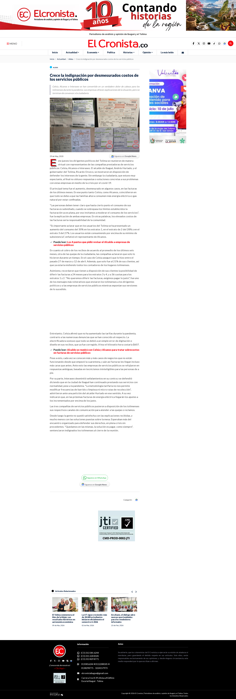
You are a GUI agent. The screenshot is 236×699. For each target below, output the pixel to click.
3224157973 (101, 668)
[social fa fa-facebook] (193, 43)
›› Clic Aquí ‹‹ (59, 668)
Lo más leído (167, 52)
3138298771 (87, 668)
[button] (219, 43)
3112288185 (101, 664)
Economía (92, 52)
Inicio (55, 52)
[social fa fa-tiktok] (214, 43)
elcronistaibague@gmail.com (94, 673)
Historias (128, 52)
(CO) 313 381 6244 (90, 653)
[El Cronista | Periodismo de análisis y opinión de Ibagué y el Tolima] (118, 43)
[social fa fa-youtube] (209, 43)
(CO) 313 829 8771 (90, 659)
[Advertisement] (95, 311)
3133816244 (87, 664)
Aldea (70, 59)
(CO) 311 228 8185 (90, 656)
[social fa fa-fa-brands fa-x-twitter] (198, 43)
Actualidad (71, 52)
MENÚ (13, 43)
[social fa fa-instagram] (204, 43)
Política (111, 52)
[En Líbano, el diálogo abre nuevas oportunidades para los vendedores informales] (95, 604)
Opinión (147, 52)
